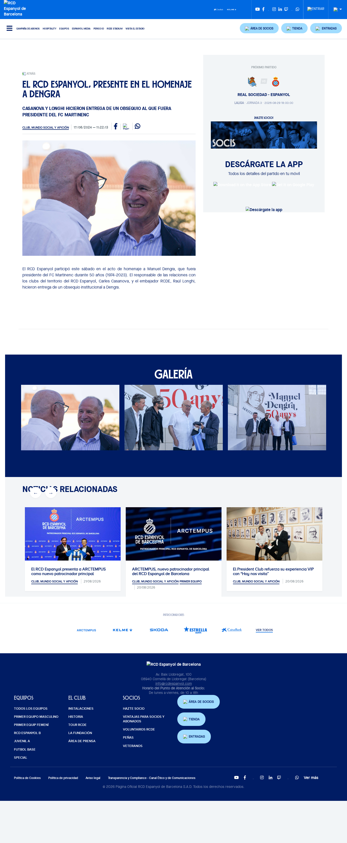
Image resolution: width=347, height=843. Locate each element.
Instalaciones (80, 709)
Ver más (311, 777)
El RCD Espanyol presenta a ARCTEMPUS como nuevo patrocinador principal (68, 571)
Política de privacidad (63, 778)
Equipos (64, 28)
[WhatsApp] (297, 9)
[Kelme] (231, 9)
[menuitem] (315, 7)
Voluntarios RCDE (139, 729)
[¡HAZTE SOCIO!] (264, 134)
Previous (35, 492)
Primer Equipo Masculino (36, 717)
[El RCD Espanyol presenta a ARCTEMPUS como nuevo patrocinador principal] (73, 539)
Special (20, 758)
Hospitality (49, 28)
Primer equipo (191, 581)
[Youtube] (257, 9)
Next (50, 492)
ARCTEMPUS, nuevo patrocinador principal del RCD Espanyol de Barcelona (170, 571)
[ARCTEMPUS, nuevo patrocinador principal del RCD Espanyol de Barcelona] (174, 534)
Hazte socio (134, 709)
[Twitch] (286, 9)
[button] (259, 28)
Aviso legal (93, 778)
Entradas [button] (197, 736)
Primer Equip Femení (31, 725)
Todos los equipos (31, 709)
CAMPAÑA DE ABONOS (28, 28)
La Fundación (80, 733)
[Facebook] (263, 9)
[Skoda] (159, 629)
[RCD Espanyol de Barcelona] (16, 8)
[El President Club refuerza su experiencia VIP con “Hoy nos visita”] (274, 539)
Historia (75, 717)
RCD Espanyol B (27, 733)
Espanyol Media (81, 28)
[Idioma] (335, 9)
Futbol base (25, 749)
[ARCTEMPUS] (86, 629)
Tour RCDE (77, 725)
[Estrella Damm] (195, 629)
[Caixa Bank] (218, 9)
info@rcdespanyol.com (173, 683)
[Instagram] (274, 9)
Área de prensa (82, 741)
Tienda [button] (194, 719)
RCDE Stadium (114, 28)
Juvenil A (22, 741)
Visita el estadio (135, 28)
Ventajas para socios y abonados (143, 719)
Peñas (128, 738)
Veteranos (133, 746)
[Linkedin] (280, 9)
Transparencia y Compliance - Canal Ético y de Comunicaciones (151, 778)
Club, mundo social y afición (45, 127)
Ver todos (264, 630)
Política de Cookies (27, 778)
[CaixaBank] (231, 629)
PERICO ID (98, 28)
